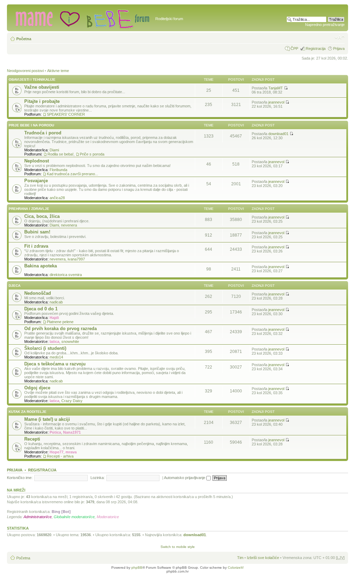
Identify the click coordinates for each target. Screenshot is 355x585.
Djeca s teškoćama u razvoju (55, 363)
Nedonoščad (37, 293)
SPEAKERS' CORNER (66, 114)
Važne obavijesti (41, 87)
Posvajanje (36, 180)
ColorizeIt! (236, 567)
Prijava (339, 48)
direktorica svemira (66, 275)
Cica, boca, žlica (42, 216)
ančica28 (57, 198)
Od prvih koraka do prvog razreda (60, 328)
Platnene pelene (60, 322)
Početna (23, 39)
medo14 (56, 357)
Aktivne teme (58, 71)
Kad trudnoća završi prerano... (72, 174)
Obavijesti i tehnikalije (32, 79)
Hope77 (56, 452)
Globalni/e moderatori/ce (74, 517)
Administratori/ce (38, 517)
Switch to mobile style (178, 547)
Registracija (316, 48)
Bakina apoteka (40, 265)
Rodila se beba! (60, 154)
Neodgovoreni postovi (25, 71)
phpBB (136, 567)
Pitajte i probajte (42, 101)
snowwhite (70, 341)
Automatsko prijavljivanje (185, 478)
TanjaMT (275, 88)
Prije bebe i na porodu (31, 125)
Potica (55, 432)
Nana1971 (72, 432)
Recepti (32, 439)
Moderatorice (108, 517)
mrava (71, 452)
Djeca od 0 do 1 (41, 308)
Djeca (14, 285)
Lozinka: (97, 478)
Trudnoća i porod (42, 132)
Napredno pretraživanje (325, 25)
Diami (54, 150)
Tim (240, 558)
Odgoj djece (37, 387)
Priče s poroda (92, 154)
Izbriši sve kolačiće (263, 558)
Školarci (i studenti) (45, 348)
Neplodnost (36, 160)
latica (54, 341)
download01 (278, 134)
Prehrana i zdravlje (29, 209)
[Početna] (82, 17)
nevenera (69, 225)
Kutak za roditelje (27, 412)
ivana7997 (76, 259)
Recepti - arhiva (60, 456)
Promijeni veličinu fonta (340, 37)
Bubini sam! (37, 231)
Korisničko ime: (20, 478)
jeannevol (276, 102)
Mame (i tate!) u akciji (47, 419)
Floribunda (58, 170)
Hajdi (54, 318)
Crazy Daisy (72, 401)
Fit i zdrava (36, 246)
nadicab (56, 302)
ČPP (294, 48)
